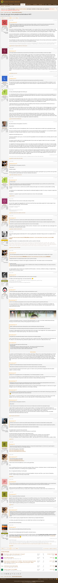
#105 (56, 121)
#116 (56, 454)
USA (7, 298)
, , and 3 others (17, 158)
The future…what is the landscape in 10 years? (14, 554)
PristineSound (6, 567)
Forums (22, 4)
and (14, 73)
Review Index (17, 4)
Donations (35, 4)
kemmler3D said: (12, 180)
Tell (54, 566)
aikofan (5, 563)
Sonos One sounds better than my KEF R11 (17, 451)
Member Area (13, 563)
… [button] (6, 17)
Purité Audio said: (13, 22)
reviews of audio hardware (21, 8)
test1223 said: (12, 217)
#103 (56, 76)
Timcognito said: (12, 389)
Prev (2, 17)
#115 (56, 442)
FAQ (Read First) (4, 4)
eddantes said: (12, 372)
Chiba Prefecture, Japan (5, 539)
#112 (56, 272)
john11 (54, 555)
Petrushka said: (12, 334)
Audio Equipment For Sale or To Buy (15, 570)
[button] (31, 4)
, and (16, 118)
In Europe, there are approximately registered (21, 237)
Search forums (7, 6)
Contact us (40, 579)
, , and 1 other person (19, 45)
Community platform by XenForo (23, 581)
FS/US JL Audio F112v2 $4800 (10, 569)
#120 (56, 525)
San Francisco (6, 173)
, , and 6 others (18, 212)
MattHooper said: (13, 163)
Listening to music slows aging (11, 566)
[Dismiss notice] (56, 9)
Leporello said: (12, 481)
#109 (56, 215)
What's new (28, 4)
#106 (56, 161)
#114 (56, 418)
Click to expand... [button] (33, 318)
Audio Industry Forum (15, 558)
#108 (56, 198)
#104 (56, 89)
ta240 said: (11, 444)
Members (41, 4)
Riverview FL (6, 245)
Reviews (11, 4)
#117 (56, 479)
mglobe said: (12, 289)
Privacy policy (51, 579)
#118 (56, 492)
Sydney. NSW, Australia (6, 33)
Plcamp (5, 555)
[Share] (54, 20)
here (53, 8)
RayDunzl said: (12, 252)
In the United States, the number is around (40, 256)
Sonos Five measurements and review (16, 450)
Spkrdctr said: (12, 527)
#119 (56, 507)
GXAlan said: (12, 309)
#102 (56, 48)
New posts (2, 6)
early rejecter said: (13, 456)
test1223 (2, 16)
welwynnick (6, 558)
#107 (56, 177)
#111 (56, 250)
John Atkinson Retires (9, 557)
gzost (54, 558)
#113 (56, 287)
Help (55, 579)
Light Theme (4, 579)
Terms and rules (45, 579)
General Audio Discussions (15, 555)
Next (17, 17)
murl (4, 570)
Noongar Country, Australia (5, 431)
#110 (56, 231)
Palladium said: (12, 78)
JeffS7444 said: (12, 50)
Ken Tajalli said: (12, 342)
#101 (56, 20)
